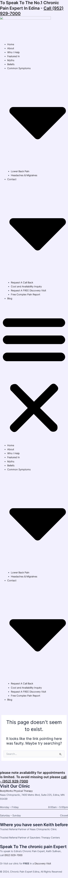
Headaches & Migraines (24, 175)
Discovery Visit (42, 863)
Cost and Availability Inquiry (26, 286)
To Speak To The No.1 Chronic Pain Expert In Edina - (32, 8)
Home (10, 44)
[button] (34, 373)
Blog (9, 298)
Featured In (13, 56)
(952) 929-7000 (13, 855)
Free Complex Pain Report (25, 294)
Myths (10, 60)
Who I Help (13, 52)
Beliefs (11, 64)
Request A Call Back (22, 282)
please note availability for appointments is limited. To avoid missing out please (33, 777)
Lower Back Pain (20, 171)
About (10, 48)
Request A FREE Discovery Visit (28, 290)
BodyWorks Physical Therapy (16, 790)
